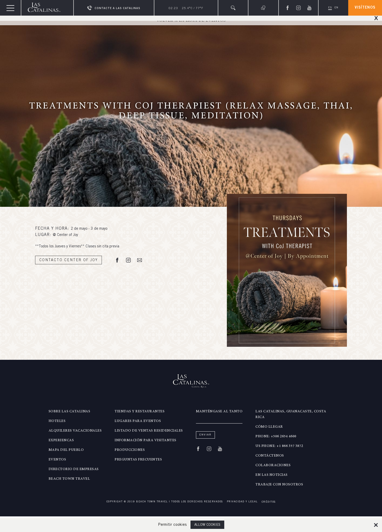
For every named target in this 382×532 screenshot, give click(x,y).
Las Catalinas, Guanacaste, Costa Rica (290, 414)
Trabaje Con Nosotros (279, 484)
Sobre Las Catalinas (69, 411)
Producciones (130, 450)
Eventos (57, 460)
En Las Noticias (271, 475)
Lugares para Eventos (138, 421)
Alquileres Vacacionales (75, 431)
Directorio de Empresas (74, 469)
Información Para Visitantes (145, 440)
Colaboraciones (273, 465)
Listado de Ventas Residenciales (149, 431)
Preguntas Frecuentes (138, 460)
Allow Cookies (207, 525)
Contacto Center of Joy (68, 260)
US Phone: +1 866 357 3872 (279, 446)
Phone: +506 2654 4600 (276, 436)
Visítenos (365, 8)
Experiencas (61, 440)
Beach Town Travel (69, 479)
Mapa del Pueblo (66, 450)
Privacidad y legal (242, 502)
